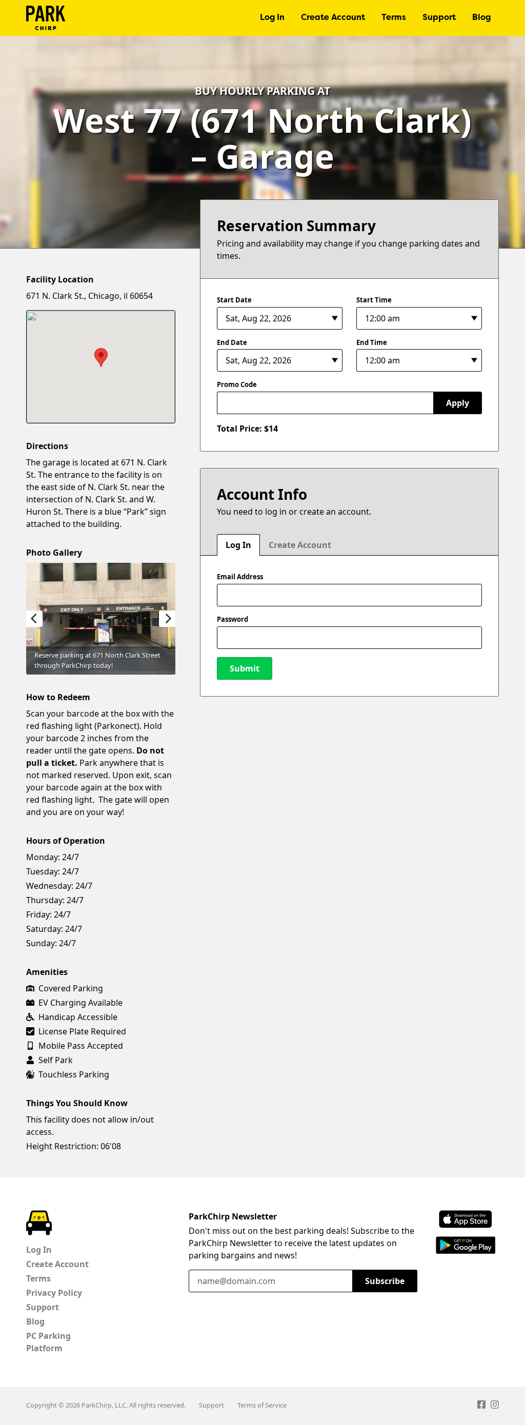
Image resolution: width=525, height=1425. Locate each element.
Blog (481, 18)
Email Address (240, 576)
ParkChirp (45, 18)
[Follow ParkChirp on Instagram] (495, 1406)
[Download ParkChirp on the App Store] (465, 1219)
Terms (393, 18)
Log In (272, 18)
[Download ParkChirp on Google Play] (466, 1245)
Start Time (374, 299)
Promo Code (237, 384)
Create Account (333, 18)
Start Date (234, 299)
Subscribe (385, 1281)
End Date (232, 342)
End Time (371, 342)
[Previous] (34, 618)
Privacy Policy (54, 1292)
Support (439, 18)
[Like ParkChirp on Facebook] (481, 1406)
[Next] (167, 618)
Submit (244, 668)
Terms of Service (262, 1405)
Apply (457, 403)
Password (232, 619)
